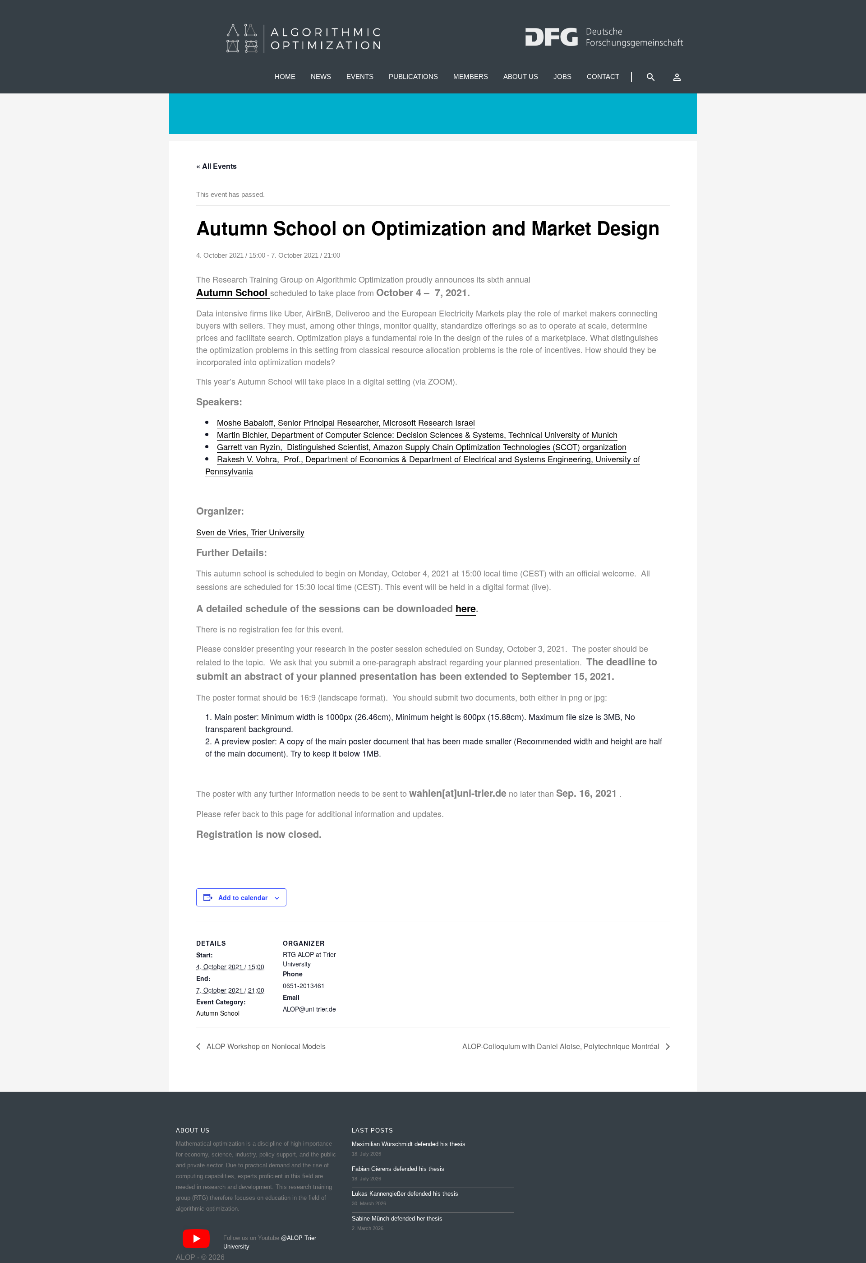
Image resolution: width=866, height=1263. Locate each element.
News (321, 76)
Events (359, 76)
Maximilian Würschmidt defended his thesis (408, 1144)
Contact (603, 76)
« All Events (216, 166)
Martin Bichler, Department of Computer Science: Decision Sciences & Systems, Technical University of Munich (417, 434)
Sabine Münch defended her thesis (397, 1218)
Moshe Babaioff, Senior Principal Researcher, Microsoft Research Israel (346, 422)
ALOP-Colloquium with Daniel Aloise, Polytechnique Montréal (561, 1046)
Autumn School (218, 1012)
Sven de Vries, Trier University (250, 532)
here (466, 608)
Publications (413, 76)
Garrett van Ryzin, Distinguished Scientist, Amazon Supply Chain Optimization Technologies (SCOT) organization (421, 446)
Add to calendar (242, 897)
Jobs (562, 76)
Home (285, 76)
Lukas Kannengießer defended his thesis (405, 1193)
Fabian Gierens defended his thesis (398, 1168)
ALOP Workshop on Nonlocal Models (265, 1046)
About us (520, 76)
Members (470, 76)
